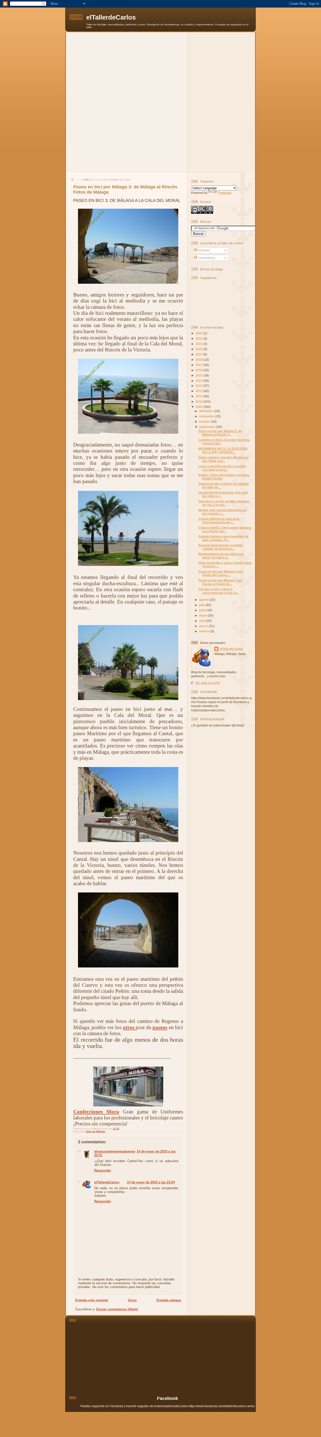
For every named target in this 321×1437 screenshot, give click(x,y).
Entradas (203, 250)
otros (129, 1027)
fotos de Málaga (95, 1131)
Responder (102, 1170)
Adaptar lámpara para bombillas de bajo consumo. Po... (223, 538)
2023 (199, 333)
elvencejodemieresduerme (114, 1151)
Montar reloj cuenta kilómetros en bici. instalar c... (222, 511)
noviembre (207, 416)
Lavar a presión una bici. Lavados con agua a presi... (222, 468)
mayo (203, 615)
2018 (199, 359)
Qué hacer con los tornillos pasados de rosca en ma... (224, 503)
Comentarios (206, 257)
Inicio (132, 1300)
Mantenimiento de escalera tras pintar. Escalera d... (221, 555)
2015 (199, 375)
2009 (199, 406)
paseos (159, 1027)
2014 (199, 380)
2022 (199, 338)
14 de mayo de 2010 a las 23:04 (151, 1182)
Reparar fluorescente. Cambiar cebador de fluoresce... (220, 547)
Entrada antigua (168, 1300)
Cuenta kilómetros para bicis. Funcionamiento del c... (219, 520)
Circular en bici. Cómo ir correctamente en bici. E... (218, 590)
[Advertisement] (160, 67)
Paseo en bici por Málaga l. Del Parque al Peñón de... (220, 582)
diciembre (206, 411)
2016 (199, 370)
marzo (204, 626)
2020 (199, 349)
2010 (199, 401)
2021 (199, 343)
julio (202, 605)
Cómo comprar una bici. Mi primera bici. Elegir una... (223, 459)
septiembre (207, 426)
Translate (224, 192)
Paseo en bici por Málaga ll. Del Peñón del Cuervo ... (220, 573)
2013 (199, 385)
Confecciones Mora (96, 1111)
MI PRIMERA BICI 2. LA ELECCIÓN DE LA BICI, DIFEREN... (223, 450)
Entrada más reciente (91, 1300)
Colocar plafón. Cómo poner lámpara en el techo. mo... (224, 529)
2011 (199, 396)
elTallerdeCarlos (111, 17)
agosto (204, 599)
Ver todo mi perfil (207, 683)
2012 (199, 391)
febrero (204, 631)
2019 (199, 354)
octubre (205, 421)
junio (203, 610)
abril (202, 620)
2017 (199, 364)
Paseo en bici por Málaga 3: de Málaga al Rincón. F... (220, 432)
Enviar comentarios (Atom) (117, 1309)
